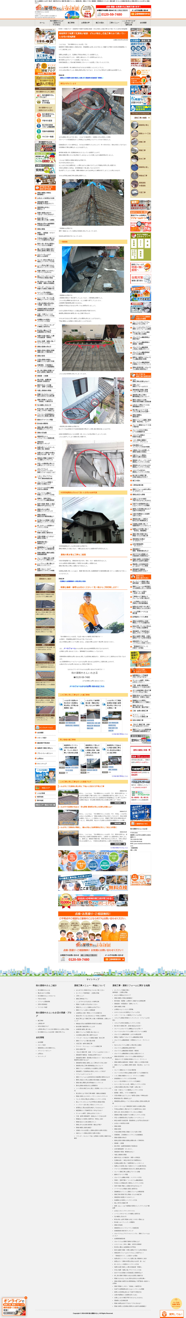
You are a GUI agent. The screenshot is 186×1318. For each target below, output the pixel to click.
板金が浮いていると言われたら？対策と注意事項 (142, 627)
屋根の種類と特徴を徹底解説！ (44, 193)
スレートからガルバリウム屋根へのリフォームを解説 (142, 328)
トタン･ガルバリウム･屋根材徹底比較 (45, 477)
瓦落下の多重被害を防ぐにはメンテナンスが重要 (141, 504)
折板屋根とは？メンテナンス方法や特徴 (141, 446)
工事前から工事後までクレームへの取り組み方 (141, 597)
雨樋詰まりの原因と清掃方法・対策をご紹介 (89, 1119)
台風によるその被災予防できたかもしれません (142, 499)
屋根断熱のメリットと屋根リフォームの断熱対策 (45, 548)
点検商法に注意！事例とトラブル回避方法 (89, 1013)
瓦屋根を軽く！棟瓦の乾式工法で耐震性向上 (127, 1160)
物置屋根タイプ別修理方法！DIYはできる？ (140, 676)
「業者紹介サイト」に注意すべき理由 (140, 647)
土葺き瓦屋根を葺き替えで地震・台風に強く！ (45, 304)
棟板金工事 (143, 176)
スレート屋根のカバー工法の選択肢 (142, 425)
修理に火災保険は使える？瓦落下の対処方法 (142, 509)
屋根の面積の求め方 (44, 346)
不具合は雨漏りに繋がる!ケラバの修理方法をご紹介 (130, 1109)
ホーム (42, 23)
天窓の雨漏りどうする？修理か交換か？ (45, 537)
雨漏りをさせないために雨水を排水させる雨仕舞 (45, 395)
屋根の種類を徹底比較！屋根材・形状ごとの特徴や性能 (131, 1062)
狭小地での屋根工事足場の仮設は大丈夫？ (140, 476)
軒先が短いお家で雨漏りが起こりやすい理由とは (45, 409)
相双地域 (40, 797)
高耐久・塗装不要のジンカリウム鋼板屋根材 (45, 499)
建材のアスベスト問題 (45, 420)
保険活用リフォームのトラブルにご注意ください (142, 642)
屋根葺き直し (144, 167)
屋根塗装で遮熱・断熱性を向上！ (124, 1151)
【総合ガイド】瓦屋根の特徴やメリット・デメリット (130, 1059)
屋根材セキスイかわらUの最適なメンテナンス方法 (142, 466)
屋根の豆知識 (42, 432)
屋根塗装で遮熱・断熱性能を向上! (141, 550)
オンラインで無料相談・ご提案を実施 (87, 993)
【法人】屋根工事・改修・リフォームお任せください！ (93, 1052)
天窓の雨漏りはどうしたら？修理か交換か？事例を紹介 (131, 1095)
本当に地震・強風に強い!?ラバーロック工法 (127, 1270)
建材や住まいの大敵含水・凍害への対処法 (45, 386)
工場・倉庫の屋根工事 (140, 711)
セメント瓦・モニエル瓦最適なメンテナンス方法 (45, 298)
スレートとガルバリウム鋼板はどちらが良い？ (141, 323)
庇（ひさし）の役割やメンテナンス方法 (45, 526)
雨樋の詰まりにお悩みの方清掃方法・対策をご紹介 (142, 696)
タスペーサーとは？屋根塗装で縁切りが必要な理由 (130, 1106)
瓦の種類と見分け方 (44, 405)
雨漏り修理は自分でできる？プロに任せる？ (45, 213)
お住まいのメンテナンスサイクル (124, 1211)
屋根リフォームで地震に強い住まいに (87, 1032)
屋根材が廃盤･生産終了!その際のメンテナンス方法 (129, 1115)
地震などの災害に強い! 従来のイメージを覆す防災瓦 (130, 1166)
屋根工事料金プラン (82, 998)
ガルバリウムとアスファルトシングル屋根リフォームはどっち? (46, 470)
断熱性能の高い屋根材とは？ (42, 542)
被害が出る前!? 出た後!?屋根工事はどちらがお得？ (142, 607)
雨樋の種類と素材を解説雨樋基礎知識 (45, 553)
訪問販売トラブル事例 (140, 617)
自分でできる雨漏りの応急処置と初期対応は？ (141, 555)
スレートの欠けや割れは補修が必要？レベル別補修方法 (131, 1073)
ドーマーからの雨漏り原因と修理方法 (45, 531)
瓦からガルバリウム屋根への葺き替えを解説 (141, 333)
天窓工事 (142, 192)
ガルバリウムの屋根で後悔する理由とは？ (45, 483)
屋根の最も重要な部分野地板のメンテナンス (45, 428)
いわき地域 (41, 793)
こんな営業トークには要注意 (140, 612)
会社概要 (143, 23)
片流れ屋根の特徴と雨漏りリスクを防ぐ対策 (45, 360)
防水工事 (142, 159)
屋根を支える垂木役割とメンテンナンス (45, 510)
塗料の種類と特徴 (140, 750)
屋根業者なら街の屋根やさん (46, 1048)
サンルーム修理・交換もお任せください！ (141, 681)
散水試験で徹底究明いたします (85, 1026)
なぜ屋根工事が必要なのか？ (141, 380)
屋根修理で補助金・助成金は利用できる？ (140, 570)
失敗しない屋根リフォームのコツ (140, 385)
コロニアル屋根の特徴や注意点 (139, 436)
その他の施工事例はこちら (120, 734)
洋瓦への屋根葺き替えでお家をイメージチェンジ (45, 464)
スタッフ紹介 (42, 738)
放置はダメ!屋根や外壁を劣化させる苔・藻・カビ (46, 453)
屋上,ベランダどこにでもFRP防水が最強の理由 (46, 277)
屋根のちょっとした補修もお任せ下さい (88, 1007)
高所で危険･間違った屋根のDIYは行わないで (128, 1186)
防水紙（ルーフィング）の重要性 (124, 1222)
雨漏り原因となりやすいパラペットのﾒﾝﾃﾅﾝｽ (45, 271)
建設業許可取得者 (43, 743)
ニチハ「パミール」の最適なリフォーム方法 (127, 1015)
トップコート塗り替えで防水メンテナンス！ (45, 564)
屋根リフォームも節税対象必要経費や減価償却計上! (142, 730)
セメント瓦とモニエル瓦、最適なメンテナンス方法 (130, 1084)
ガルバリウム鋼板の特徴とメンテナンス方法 (45, 494)
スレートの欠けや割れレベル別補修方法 (140, 431)
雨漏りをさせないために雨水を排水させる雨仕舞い (130, 1278)
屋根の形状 (41, 356)
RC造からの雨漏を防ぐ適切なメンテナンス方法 (128, 1183)
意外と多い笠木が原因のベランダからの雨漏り (45, 244)
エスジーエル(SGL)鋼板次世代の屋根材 (45, 488)
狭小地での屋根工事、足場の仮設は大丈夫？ (127, 1026)
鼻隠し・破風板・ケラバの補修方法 (45, 233)
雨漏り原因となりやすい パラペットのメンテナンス (92, 1096)
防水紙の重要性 (42, 423)
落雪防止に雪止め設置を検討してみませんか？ (90, 1107)
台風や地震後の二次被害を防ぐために (141, 514)
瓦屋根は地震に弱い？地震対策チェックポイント (142, 524)
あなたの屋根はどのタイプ (122, 995)
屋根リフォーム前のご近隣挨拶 (85, 1010)
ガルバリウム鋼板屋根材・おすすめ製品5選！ (128, 1034)
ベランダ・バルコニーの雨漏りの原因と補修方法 (45, 287)
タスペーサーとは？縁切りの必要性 (44, 255)
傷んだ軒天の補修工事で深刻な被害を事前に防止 (45, 250)
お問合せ (40, 758)
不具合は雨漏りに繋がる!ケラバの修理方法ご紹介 (46, 239)
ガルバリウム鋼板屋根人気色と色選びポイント (141, 348)
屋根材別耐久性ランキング (43, 442)
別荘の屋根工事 (138, 720)
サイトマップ (42, 763)
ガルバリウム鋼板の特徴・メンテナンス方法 (127, 1177)
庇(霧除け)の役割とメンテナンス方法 (44, 320)
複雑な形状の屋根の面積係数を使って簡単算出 (45, 351)
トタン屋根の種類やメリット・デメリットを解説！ (130, 1075)
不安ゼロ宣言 (42, 998)
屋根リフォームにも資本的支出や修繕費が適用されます (93, 1077)
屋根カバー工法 (145, 133)
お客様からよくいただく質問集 (123, 1009)
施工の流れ (100, 23)
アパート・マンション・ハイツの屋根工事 (89, 1046)
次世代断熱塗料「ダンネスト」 (138, 545)
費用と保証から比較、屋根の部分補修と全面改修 (142, 400)
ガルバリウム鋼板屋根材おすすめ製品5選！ (141, 353)
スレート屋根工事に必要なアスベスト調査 (127, 1171)
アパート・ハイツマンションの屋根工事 (140, 715)
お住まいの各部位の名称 (45, 198)
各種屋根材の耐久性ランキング (123, 1230)
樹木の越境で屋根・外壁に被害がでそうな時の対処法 (142, 637)
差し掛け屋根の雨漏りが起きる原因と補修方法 (45, 371)
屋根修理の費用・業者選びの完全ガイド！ (45, 202)
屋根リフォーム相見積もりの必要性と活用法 (89, 1068)
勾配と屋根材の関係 (44, 390)
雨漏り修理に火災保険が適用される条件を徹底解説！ (130, 1306)
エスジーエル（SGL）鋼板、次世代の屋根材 (127, 1244)
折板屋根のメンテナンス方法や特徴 (125, 1078)
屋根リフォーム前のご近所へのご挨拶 (139, 592)
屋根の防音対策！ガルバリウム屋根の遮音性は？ (142, 368)
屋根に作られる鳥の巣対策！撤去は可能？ (89, 1124)
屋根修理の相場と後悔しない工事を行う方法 (140, 390)
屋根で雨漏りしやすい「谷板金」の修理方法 (45, 400)
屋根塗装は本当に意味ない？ (43, 208)
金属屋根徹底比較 (119, 1238)
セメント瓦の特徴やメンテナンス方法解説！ (45, 293)
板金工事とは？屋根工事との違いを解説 (45, 219)
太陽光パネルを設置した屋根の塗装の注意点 (141, 451)
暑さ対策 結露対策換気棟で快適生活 (44, 380)
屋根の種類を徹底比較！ (137, 415)
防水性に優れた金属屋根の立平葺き (125, 1247)
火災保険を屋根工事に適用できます (87, 1035)
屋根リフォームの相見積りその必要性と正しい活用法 (142, 587)
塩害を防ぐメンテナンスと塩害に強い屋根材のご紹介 (130, 1258)
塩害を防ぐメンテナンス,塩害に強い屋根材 (46, 448)
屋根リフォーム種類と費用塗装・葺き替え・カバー (142, 420)
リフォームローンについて (84, 1074)
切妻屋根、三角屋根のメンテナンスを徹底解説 (45, 365)
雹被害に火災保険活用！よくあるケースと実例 (141, 565)
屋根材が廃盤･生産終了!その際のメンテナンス (45, 459)
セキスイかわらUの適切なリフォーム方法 (127, 1012)
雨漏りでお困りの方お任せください (87, 1004)
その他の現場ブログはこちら (119, 848)
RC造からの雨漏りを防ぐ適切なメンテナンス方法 (46, 521)
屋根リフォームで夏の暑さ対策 (85, 1040)
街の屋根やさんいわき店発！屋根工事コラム (51, 1032)
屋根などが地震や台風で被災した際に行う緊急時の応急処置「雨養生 (81, 78)
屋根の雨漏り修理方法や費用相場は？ (45, 515)
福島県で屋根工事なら (45, 748)
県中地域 (40, 800)
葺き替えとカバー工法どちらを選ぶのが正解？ (141, 410)
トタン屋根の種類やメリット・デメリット (140, 441)
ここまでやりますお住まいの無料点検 (128, 23)
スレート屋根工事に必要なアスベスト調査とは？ (45, 559)
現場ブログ (67, 29)
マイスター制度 (42, 1007)
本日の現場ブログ (43, 1026)
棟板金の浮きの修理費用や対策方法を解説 (45, 224)
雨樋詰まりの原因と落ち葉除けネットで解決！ (142, 701)
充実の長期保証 (42, 1004)
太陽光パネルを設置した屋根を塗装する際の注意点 (91, 1130)
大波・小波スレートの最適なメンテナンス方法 (45, 315)
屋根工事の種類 (140, 118)
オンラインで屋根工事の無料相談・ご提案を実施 (141, 582)
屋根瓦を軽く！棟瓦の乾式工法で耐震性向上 (140, 519)
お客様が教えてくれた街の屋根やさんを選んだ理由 (53, 1029)
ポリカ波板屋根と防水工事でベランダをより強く (142, 691)
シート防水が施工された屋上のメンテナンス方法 (45, 266)
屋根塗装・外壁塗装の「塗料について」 (126, 1003)
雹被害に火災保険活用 (121, 1300)
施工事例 (71, 23)
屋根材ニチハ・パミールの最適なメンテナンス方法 (142, 461)
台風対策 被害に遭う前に (83, 1029)
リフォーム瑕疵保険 (44, 1001)
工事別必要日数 (138, 485)
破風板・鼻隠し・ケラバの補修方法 (125, 1092)
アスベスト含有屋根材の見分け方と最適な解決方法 (130, 1169)
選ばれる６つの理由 (44, 993)
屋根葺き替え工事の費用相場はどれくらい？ (141, 395)
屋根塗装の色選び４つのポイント (139, 540)
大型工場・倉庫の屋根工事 (84, 1043)
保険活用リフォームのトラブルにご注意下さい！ (129, 1253)
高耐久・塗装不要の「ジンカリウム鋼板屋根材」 (129, 1180)
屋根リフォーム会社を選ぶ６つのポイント (142, 490)
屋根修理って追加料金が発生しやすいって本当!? (141, 632)
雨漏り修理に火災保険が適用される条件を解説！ (141, 560)
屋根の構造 (41, 229)
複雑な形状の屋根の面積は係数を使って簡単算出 (129, 1140)
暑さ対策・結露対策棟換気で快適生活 (125, 1146)
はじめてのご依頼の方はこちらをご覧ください (90, 990)
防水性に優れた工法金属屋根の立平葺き (44, 331)
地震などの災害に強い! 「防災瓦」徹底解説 (141, 529)
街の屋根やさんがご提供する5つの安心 (56, 23)
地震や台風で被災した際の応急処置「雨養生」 (45, 336)
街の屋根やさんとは (44, 990)
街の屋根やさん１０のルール (46, 996)
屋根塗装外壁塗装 (142, 184)
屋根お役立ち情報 (139, 494)
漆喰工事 (142, 142)
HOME (60, 29)
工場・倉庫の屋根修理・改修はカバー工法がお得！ (142, 686)
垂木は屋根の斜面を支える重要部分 (87, 1085)
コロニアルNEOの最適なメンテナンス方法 (141, 471)
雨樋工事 (142, 150)
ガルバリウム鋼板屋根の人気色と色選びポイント (129, 1053)
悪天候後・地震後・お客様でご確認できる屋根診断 (130, 1001)
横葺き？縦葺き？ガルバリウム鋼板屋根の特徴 (142, 358)
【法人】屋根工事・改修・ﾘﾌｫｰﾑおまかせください (142, 725)
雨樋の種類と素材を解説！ (84, 1127)
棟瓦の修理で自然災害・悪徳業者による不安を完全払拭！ (132, 1120)
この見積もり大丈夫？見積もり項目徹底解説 (140, 602)
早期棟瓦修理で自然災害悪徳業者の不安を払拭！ (45, 309)
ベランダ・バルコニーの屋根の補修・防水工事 (90, 1038)
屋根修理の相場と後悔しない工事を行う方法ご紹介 (91, 1063)
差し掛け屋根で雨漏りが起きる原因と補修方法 (128, 1275)
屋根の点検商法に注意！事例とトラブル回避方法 (141, 622)
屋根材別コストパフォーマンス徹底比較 (45, 437)
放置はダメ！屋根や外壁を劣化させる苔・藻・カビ (130, 1261)
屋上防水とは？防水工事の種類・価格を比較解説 (45, 282)
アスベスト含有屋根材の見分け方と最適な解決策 (45, 415)
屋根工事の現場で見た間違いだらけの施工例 (140, 534)
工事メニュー (114, 23)
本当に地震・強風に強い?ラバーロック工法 (46, 342)
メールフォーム (70, 648)
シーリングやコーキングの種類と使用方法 (45, 325)
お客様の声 (85, 23)
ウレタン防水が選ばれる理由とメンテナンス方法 (45, 260)
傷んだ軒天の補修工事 (121, 1203)
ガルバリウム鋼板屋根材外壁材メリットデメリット (142, 363)
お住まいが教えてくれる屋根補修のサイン (141, 405)
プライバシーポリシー (45, 753)
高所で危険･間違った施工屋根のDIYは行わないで (46, 504)
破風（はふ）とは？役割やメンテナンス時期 (45, 569)
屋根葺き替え (144, 125)
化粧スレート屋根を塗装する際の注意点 (139, 456)
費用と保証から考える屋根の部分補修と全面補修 (91, 1080)
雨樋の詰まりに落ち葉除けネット (86, 1122)
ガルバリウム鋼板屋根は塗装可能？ (141, 338)
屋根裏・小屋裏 (42, 376)
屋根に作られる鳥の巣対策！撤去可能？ (141, 706)
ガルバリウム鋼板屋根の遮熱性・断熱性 (141, 343)
